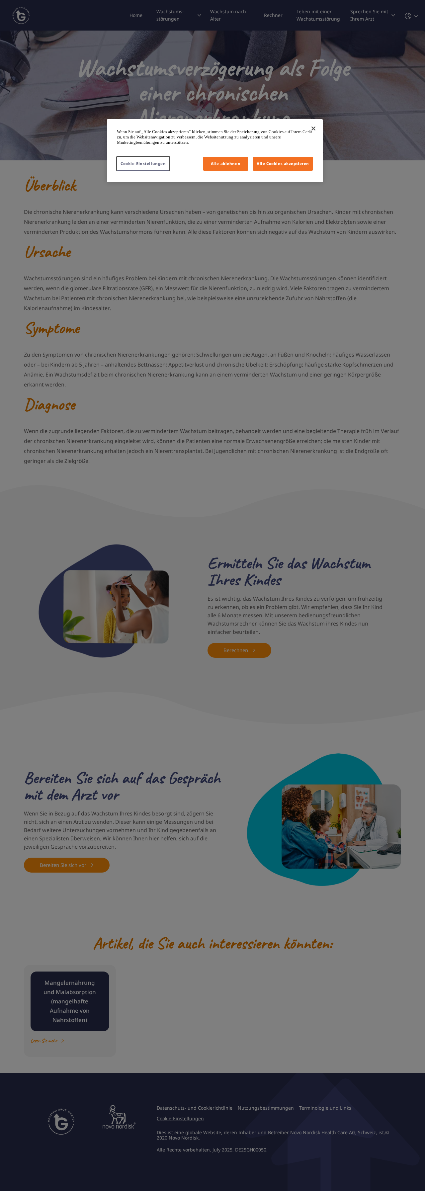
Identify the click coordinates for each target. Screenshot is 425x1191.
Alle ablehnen (225, 163)
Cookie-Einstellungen (143, 163)
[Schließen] (313, 128)
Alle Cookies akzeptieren (283, 163)
